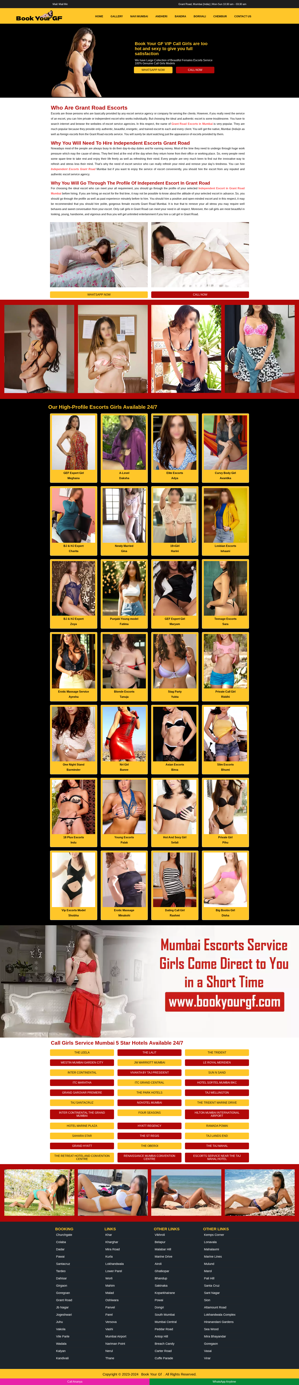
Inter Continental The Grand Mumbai (82, 1114)
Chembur (220, 16)
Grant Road (64, 1300)
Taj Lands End (217, 1135)
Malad (109, 1293)
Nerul (109, 1351)
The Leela (82, 1052)
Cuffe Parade (164, 1358)
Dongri (159, 1307)
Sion (207, 1300)
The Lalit (149, 1052)
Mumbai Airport (115, 1336)
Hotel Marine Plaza (82, 1125)
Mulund (209, 1264)
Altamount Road (215, 1307)
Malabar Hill (163, 1249)
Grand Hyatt (82, 1145)
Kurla (109, 1256)
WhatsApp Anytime (224, 1381)
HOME (99, 16)
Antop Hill (161, 1336)
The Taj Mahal (217, 1145)
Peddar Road (164, 1329)
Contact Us (242, 16)
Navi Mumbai (139, 16)
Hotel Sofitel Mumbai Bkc (217, 1082)
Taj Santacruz (82, 1102)
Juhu (59, 1322)
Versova (111, 1322)
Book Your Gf (151, 1374)
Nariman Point (115, 1343)
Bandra (180, 16)
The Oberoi (149, 1145)
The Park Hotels (149, 1092)
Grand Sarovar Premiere (82, 1092)
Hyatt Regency (149, 1125)
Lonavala (210, 1242)
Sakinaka (161, 1285)
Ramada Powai (217, 1125)
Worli (108, 1278)
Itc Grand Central (149, 1082)
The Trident (217, 1052)
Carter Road (163, 1351)
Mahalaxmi (211, 1249)
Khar (108, 1235)
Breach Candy (164, 1343)
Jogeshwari (64, 1314)
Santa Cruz (212, 1285)
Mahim (110, 1285)
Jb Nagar (62, 1307)
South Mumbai (165, 1314)
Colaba (61, 1242)
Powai (159, 1300)
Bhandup (161, 1278)
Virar (207, 1358)
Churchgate (64, 1235)
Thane (109, 1358)
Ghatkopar (162, 1271)
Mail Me (63, 4)
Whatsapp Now (153, 69)
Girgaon (61, 1285)
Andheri (161, 16)
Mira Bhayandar (215, 1336)
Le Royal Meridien (217, 1062)
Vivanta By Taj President (149, 1072)
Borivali (200, 16)
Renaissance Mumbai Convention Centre (149, 1157)
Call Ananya (74, 1381)
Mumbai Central (166, 1322)
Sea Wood (211, 1329)
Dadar (60, 1249)
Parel (109, 1314)
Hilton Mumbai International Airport (217, 1114)
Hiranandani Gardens (219, 1322)
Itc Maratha (82, 1082)
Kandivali (62, 1358)
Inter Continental (82, 1072)
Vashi (109, 1329)
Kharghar (111, 1242)
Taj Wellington (217, 1092)
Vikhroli (160, 1235)
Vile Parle (62, 1336)
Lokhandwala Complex (219, 1314)
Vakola (60, 1329)
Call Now (195, 69)
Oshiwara (112, 1300)
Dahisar (61, 1278)
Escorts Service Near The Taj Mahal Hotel (217, 1157)
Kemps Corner (214, 1235)
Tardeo (61, 1271)
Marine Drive (163, 1256)
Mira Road (112, 1249)
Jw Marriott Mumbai (149, 1062)
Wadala (61, 1343)
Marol (208, 1271)
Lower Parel (113, 1271)
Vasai (208, 1351)
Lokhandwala (114, 1264)
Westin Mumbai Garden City (82, 1062)
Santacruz (63, 1264)
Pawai (60, 1256)
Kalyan (61, 1351)
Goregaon (211, 1343)
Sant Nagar (212, 1293)
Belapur (160, 1242)
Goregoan (63, 1293)
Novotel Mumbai (149, 1102)
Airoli (158, 1264)
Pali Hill (209, 1278)
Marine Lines (213, 1256)
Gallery (117, 16)
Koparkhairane (165, 1293)
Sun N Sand (217, 1072)
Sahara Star (82, 1135)
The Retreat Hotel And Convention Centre (82, 1157)
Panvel (110, 1307)
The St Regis (149, 1135)
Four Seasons (149, 1112)
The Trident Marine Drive (217, 1102)
